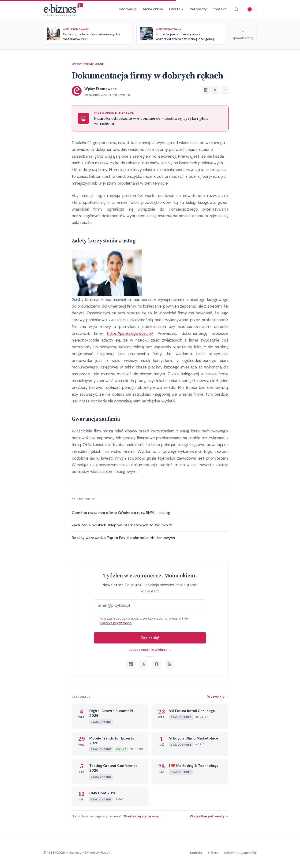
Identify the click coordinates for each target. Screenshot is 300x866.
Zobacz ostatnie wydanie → (150, 650)
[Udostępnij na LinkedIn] (206, 90)
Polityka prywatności (116, 623)
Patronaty (198, 9)
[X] (143, 664)
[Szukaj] (236, 9)
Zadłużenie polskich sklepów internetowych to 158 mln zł (122, 525)
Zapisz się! (150, 638)
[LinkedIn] (130, 664)
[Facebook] (156, 664)
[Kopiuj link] (225, 90)
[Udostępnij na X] (215, 90)
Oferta (176, 9)
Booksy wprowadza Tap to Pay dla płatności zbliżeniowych (123, 537)
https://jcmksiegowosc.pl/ (130, 333)
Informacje (128, 9)
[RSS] (169, 664)
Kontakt (219, 9)
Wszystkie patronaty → (209, 816)
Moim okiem (153, 9)
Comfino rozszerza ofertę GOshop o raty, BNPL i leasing (121, 512)
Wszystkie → (218, 696)
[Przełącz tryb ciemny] (252, 9)
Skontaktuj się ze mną (141, 816)
